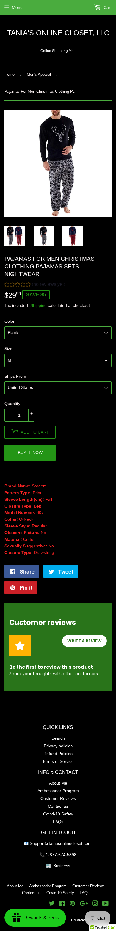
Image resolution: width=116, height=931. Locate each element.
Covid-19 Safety (58, 814)
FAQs (58, 821)
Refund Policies (58, 753)
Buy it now (30, 452)
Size (8, 348)
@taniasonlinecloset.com (69, 843)
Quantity (12, 403)
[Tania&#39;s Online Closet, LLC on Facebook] (62, 904)
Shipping (38, 305)
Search (58, 738)
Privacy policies (58, 745)
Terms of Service (58, 761)
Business (61, 865)
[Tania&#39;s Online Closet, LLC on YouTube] (105, 904)
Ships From (15, 376)
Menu (17, 7)
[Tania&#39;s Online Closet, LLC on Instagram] (95, 904)
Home (9, 74)
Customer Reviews (58, 798)
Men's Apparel (39, 74)
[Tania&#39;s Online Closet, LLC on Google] (84, 904)
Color (9, 321)
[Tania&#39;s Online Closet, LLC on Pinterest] (72, 904)
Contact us (58, 806)
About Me (58, 783)
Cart (107, 7)
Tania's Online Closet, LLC (58, 33)
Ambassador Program (58, 790)
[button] (34, 285)
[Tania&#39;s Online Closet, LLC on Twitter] (52, 904)
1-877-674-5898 (61, 854)
